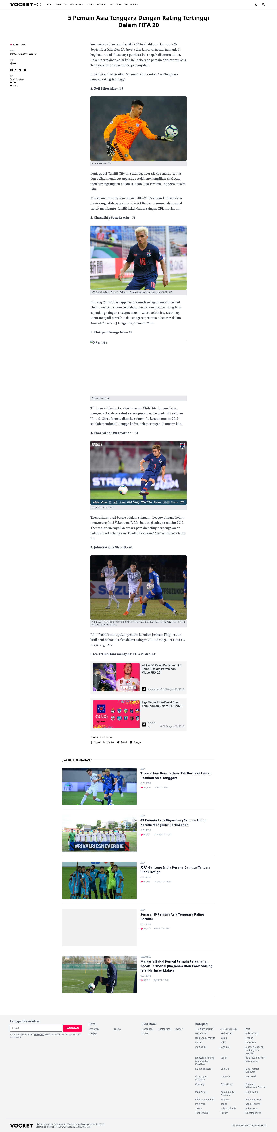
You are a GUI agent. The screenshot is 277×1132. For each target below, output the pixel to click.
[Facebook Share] (11, 70)
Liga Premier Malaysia (252, 1070)
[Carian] (263, 4)
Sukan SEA (251, 1108)
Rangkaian (130, 4)
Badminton (201, 1033)
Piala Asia (200, 1091)
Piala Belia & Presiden (227, 1093)
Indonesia (75, 4)
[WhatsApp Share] (16, 70)
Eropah (89, 4)
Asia (49, 4)
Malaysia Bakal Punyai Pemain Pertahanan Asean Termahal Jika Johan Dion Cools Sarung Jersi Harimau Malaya (176, 966)
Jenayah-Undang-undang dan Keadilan (255, 1050)
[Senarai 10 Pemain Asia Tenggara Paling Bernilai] (99, 927)
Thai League (201, 1112)
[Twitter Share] (20, 70)
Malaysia (61, 4)
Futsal (198, 1042)
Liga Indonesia (203, 1068)
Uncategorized (253, 1112)
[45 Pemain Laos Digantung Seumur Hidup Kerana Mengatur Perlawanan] (99, 833)
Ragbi (223, 1103)
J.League (225, 1046)
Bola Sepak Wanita (205, 1037)
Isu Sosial (200, 1046)
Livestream (116, 4)
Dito (15, 63)
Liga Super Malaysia (201, 1078)
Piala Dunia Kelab (204, 1099)
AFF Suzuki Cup (228, 1028)
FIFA (14, 82)
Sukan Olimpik (228, 1108)
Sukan (198, 1108)
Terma (117, 1028)
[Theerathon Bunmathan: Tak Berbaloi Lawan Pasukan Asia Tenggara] (99, 786)
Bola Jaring (251, 1033)
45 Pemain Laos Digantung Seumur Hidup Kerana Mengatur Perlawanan (173, 822)
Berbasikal (226, 1033)
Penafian (94, 1028)
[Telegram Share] (25, 70)
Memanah (251, 1076)
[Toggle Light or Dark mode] (256, 4)
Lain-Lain (101, 4)
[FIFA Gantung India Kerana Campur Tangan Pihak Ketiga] (99, 880)
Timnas (224, 1112)
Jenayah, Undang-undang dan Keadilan (204, 1061)
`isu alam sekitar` (204, 1028)
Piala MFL (200, 1103)
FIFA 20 (15, 85)
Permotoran (226, 1084)
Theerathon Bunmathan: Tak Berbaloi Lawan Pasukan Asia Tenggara (175, 775)
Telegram (39, 1034)
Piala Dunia (252, 1091)
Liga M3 (224, 1068)
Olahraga (200, 1084)
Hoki (222, 1042)
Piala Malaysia (253, 1099)
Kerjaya (93, 1033)
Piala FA (224, 1099)
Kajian (223, 1057)
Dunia (223, 1037)
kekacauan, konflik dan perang (255, 1059)
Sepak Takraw (253, 1103)
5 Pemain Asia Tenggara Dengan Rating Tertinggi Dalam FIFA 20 (138, 21)
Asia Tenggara (18, 79)
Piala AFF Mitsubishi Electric (255, 1085)
